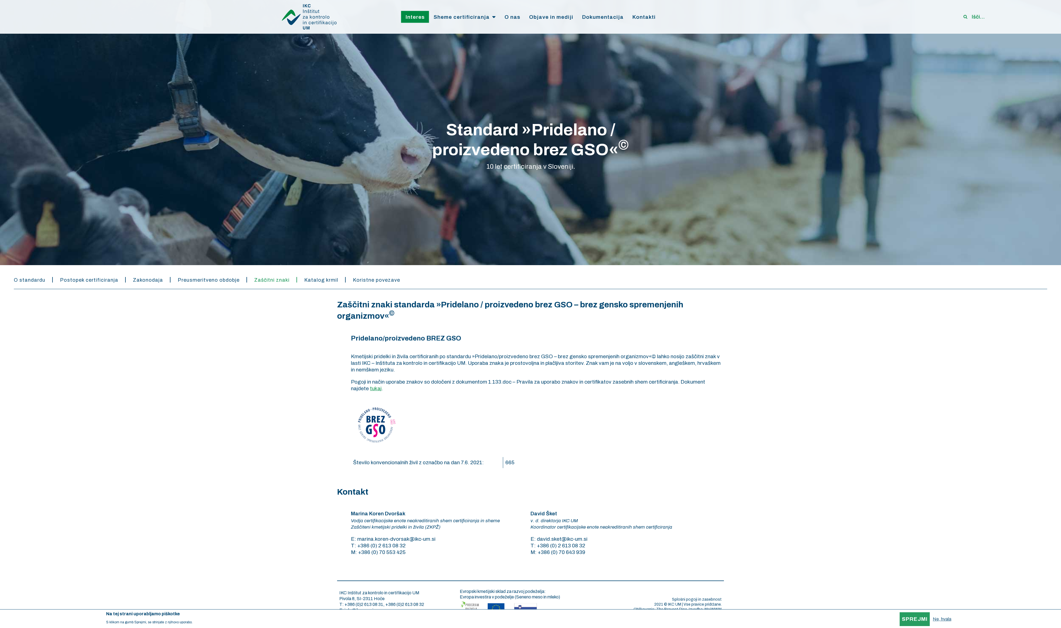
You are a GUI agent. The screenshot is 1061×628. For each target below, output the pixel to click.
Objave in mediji (551, 17)
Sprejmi (915, 619)
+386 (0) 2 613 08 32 (381, 545)
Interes (415, 17)
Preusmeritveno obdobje (209, 280)
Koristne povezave (376, 280)
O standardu (29, 280)
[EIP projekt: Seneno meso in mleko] (498, 607)
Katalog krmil (321, 280)
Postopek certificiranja (89, 280)
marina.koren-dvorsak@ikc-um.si (396, 539)
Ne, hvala (942, 619)
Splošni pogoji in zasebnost (697, 599)
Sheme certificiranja (462, 17)
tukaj (376, 388)
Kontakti (644, 17)
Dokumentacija (603, 17)
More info (200, 622)
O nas (512, 17)
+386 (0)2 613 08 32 (404, 604)
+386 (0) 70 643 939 (561, 552)
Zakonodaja (148, 280)
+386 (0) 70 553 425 (382, 552)
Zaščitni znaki (272, 280)
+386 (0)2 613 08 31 (364, 604)
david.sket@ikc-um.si (562, 539)
